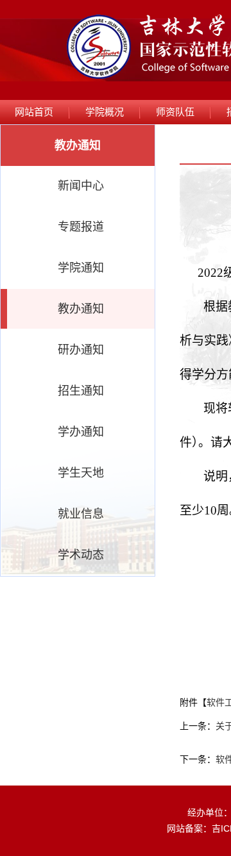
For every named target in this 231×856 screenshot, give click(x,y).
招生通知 (81, 390)
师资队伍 (175, 111)
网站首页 (34, 111)
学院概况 (104, 111)
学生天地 (81, 472)
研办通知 (81, 349)
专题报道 (81, 226)
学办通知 (81, 431)
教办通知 (81, 308)
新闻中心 (81, 185)
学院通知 (81, 267)
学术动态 (81, 554)
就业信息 (81, 513)
